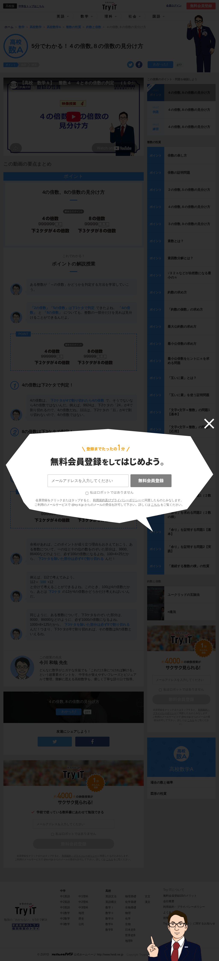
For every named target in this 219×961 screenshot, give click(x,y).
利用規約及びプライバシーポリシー (117, 500)
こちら (155, 504)
